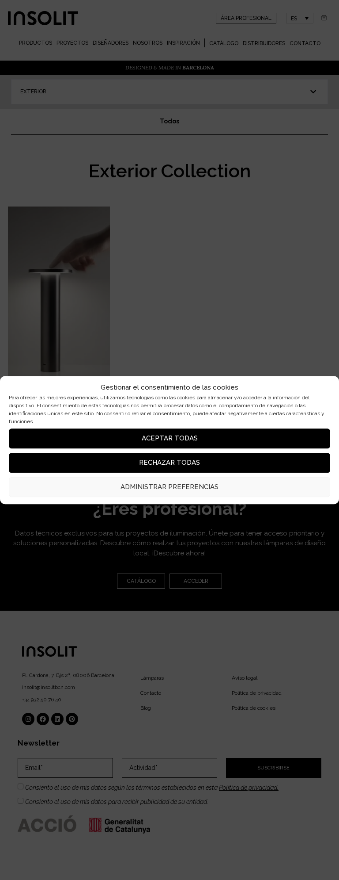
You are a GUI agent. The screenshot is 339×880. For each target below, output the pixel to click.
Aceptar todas (170, 438)
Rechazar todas (169, 463)
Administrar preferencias (169, 487)
